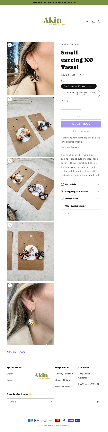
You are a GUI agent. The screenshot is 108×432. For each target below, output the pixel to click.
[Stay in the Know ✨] (51, 402)
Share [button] (66, 213)
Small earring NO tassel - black (79, 86)
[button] (8, 21)
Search (10, 373)
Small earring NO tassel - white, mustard (81, 93)
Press (9, 380)
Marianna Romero (70, 147)
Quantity (64, 100)
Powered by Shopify (62, 426)
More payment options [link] (81, 131)
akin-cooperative (49, 426)
